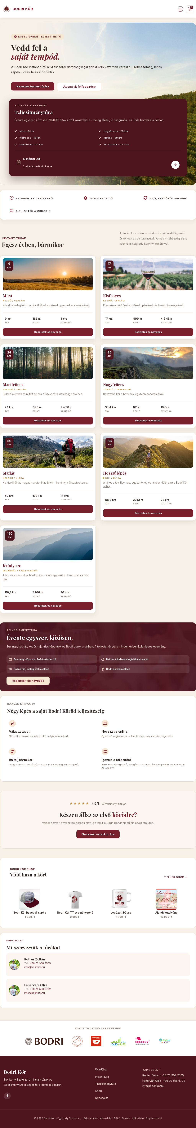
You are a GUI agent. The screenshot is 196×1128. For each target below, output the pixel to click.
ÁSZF (117, 1118)
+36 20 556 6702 (40, 988)
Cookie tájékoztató (133, 1118)
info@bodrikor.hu (34, 966)
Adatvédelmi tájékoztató (97, 1118)
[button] (180, 9)
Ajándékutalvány (166, 912)
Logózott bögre (121, 912)
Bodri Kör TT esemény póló (75, 912)
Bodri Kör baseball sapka (29, 912)
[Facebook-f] (7, 1095)
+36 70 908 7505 (40, 963)
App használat (154, 1118)
